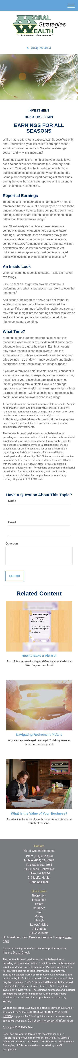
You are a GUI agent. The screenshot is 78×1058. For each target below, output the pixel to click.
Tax (39, 912)
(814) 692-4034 (41, 48)
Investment (39, 899)
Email (12, 522)
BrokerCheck (21, 952)
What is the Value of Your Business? (39, 813)
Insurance (39, 908)
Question (11, 543)
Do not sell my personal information (50, 1020)
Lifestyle (39, 920)
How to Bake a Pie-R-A (39, 656)
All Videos (39, 928)
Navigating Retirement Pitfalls (39, 734)
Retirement (39, 895)
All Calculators (39, 932)
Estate (39, 903)
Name (12, 500)
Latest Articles (39, 924)
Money (39, 916)
